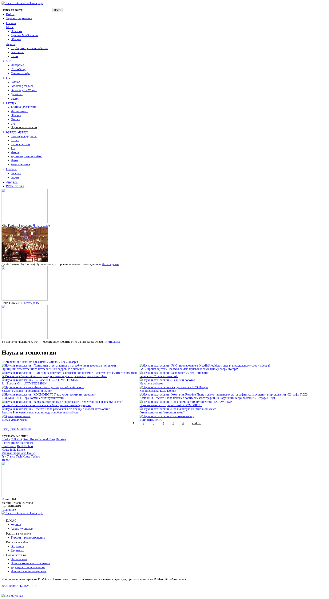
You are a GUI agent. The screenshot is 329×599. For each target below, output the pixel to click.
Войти (10, 14)
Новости (16, 31)
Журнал (16, 524)
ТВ (13, 148)
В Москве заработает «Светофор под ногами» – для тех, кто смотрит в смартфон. (54, 376)
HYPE (10, 78)
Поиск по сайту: (13, 9)
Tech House (23, 456)
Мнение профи (20, 73)
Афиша (10, 44)
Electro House (10, 442)
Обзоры (16, 39)
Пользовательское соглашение (30, 563)
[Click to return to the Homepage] (22, 3)
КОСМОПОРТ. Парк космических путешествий (33, 398)
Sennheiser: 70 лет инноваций (159, 376)
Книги (15, 140)
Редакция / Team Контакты (28, 567)
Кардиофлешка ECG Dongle (158, 390)
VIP (8, 61)
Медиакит (17, 550)
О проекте (17, 546)
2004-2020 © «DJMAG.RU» (19, 585)
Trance (6, 460)
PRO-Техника (15, 186)
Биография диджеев (24, 136)
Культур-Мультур (17, 131)
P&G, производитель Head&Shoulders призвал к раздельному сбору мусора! (189, 369)
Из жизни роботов (151, 383)
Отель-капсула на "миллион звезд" (162, 412)
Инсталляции (19, 111)
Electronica (26, 442)
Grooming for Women (24, 90)
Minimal (7, 453)
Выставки (17, 52)
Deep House (30, 439)
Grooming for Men (22, 86)
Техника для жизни (23, 107)
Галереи (11, 169)
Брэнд (14, 98)
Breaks (6, 439)
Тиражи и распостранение (28, 537)
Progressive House (23, 453)
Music (10, 27)
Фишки (15, 119)
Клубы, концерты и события (29, 48)
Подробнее (9, 509)
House (5, 449)
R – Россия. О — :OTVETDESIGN (24, 383)
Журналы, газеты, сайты (26, 156)
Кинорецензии (20, 144)
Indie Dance (17, 449)
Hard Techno (25, 446)
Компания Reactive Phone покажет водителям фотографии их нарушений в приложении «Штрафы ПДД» (208, 398)
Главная (11, 23)
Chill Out (16, 439)
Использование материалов (28, 571)
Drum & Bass (46, 439)
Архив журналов (22, 528)
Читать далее (41, 225)
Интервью (17, 65)
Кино (14, 56)
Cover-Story (18, 69)
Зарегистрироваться (19, 18)
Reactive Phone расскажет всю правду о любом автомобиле (40, 412)
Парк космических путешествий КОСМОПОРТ (171, 405)
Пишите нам (19, 559)
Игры (14, 160)
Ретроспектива (20, 164)
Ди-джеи (12, 182)
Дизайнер (17, 94)
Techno (35, 456)
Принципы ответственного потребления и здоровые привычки (43, 369)
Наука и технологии (24, 127)
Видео (15, 177)
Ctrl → (196, 423)
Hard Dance (9, 446)
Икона (15, 152)
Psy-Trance (8, 456)
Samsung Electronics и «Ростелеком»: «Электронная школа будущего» (46, 405)
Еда (13, 123)
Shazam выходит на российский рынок (27, 390)
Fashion (15, 82)
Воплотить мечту (151, 419)
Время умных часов (14, 419)
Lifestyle (11, 103)
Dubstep (61, 439)
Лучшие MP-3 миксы (24, 35)
